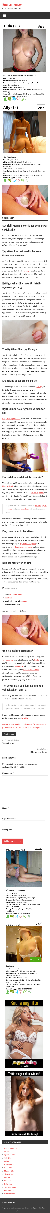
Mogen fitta (9, 1171)
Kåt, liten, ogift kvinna (11, 418)
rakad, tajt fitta (37, 492)
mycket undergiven (28, 543)
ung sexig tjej (7, 660)
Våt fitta (7, 1158)
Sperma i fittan (10, 1154)
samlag (24, 601)
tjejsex (44, 505)
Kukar (6, 1161)
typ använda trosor (31, 669)
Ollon (6, 1151)
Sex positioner (10, 1187)
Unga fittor (8, 1167)
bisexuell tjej (7, 486)
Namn (5, 808)
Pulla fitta (8, 1184)
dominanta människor (24, 547)
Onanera (7, 1180)
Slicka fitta (8, 1174)
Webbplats (7, 829)
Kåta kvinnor (9, 1193)
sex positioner (15, 594)
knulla (36, 660)
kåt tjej (39, 386)
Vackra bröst (9, 1164)
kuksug (26, 271)
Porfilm (7, 1177)
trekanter (38, 505)
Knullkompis (9, 1190)
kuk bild (25, 718)
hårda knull (25, 509)
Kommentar (8, 773)
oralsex (8, 597)
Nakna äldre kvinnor (12, 1148)
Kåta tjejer (19, 666)
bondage (9, 509)
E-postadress (8, 818)
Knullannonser (12, 4)
